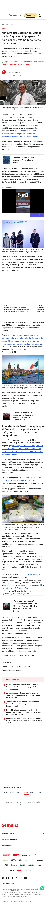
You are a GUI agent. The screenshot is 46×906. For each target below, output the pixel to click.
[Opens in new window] (7, 878)
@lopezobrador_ (30, 574)
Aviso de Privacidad (10, 884)
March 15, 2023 (22, 594)
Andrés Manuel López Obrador (22, 666)
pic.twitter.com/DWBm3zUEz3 (15, 588)
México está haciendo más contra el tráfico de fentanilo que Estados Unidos (22, 480)
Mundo (12, 24)
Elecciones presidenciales (12, 670)
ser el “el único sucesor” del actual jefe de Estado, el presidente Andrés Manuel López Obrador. (21, 134)
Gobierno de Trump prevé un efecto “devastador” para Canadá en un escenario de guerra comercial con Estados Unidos (17, 309)
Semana (5, 24)
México (5, 666)
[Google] (3, 878)
